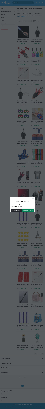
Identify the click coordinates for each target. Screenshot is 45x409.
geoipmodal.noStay (16, 210)
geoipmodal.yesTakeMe (28, 210)
